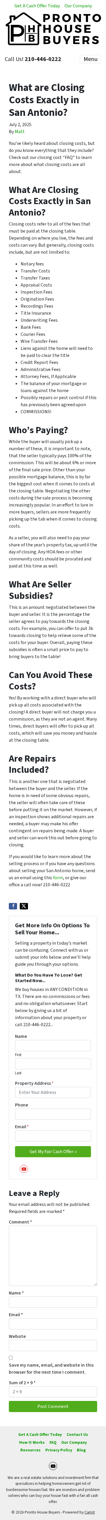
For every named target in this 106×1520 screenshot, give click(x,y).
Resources (30, 1450)
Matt (20, 131)
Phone (21, 1105)
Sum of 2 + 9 (22, 1383)
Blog (81, 1450)
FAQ (53, 1442)
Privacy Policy (58, 1450)
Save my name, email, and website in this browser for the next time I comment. (51, 1368)
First (18, 1055)
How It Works (32, 1442)
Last (18, 1073)
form (58, 878)
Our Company (78, 6)
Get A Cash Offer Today (37, 6)
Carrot (90, 1512)
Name (21, 1036)
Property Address (34, 1083)
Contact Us (77, 1434)
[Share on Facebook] (13, 906)
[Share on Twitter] (24, 906)
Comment (20, 1222)
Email (22, 1127)
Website (17, 1336)
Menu (90, 59)
